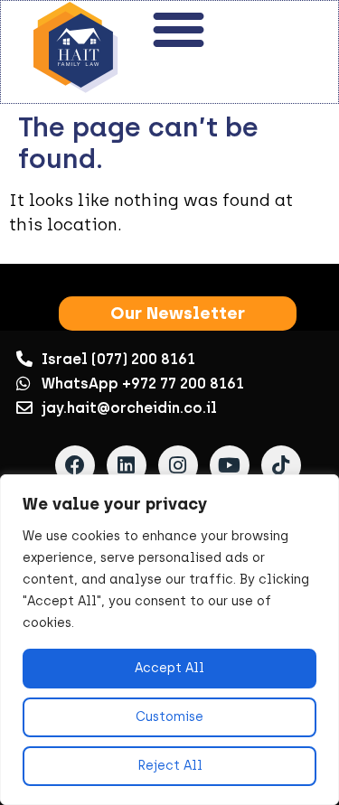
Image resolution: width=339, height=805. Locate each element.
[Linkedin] (126, 465)
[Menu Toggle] (178, 28)
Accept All (169, 668)
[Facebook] (75, 465)
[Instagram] (178, 465)
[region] (169, 639)
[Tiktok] (281, 465)
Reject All (169, 765)
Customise (169, 717)
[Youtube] (230, 465)
